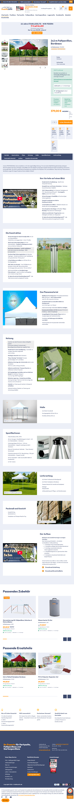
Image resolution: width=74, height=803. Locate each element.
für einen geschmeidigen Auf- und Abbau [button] (17, 358)
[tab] (6, 155)
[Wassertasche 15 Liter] (54, 607)
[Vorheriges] (40, 67)
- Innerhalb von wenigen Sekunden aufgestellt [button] (20, 351)
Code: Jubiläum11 (37, 33)
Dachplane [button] (52, 319)
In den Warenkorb (66, 122)
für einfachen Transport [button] (20, 374)
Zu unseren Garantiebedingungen (26, 795)
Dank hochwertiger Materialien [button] (54, 307)
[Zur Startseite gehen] (7, 8)
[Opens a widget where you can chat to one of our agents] (5, 800)
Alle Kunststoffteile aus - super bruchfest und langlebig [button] (19, 272)
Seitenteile (60, 62)
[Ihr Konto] (66, 8)
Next (70, 255)
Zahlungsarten (8, 769)
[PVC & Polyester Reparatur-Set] (54, 664)
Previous (37, 255)
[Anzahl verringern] (52, 122)
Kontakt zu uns (8, 776)
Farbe (58, 57)
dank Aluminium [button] (17, 355)
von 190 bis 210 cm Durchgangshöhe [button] (19, 261)
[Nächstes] (45, 67)
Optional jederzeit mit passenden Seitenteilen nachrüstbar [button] (53, 323)
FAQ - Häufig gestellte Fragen (12, 760)
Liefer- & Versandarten (10, 772)
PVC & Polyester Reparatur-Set (48, 677)
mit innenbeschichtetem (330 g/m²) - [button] (55, 297)
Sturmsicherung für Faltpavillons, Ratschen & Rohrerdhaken (17, 621)
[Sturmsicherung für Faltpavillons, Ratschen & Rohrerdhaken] (19, 607)
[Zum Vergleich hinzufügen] (52, 51)
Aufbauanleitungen (10, 762)
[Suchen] (55, 8)
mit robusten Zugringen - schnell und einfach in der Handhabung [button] (20, 256)
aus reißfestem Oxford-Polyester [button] (19, 369)
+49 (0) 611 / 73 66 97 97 (31, 7)
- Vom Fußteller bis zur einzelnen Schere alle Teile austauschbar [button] (20, 266)
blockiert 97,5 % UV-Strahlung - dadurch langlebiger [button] (55, 310)
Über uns (7, 765)
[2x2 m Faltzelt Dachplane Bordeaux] (19, 664)
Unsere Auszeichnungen (11, 767)
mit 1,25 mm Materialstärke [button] (20, 238)
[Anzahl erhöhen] (56, 122)
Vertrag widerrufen (34, 774)
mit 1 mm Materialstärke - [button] (20, 244)
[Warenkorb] (71, 8)
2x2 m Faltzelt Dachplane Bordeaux (14, 677)
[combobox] (46, 8)
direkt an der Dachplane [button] (21, 363)
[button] (20, 250)
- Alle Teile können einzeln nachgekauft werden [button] (20, 277)
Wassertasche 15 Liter (45, 620)
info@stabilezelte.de (44, 750)
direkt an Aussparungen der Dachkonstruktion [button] (54, 315)
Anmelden (19, 410)
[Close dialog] (72, 380)
